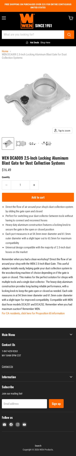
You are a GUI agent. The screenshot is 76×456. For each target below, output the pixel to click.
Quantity (6, 177)
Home (5, 51)
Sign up (56, 403)
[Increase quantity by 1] (34, 185)
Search (38, 445)
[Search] (69, 34)
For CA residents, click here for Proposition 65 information (33, 313)
